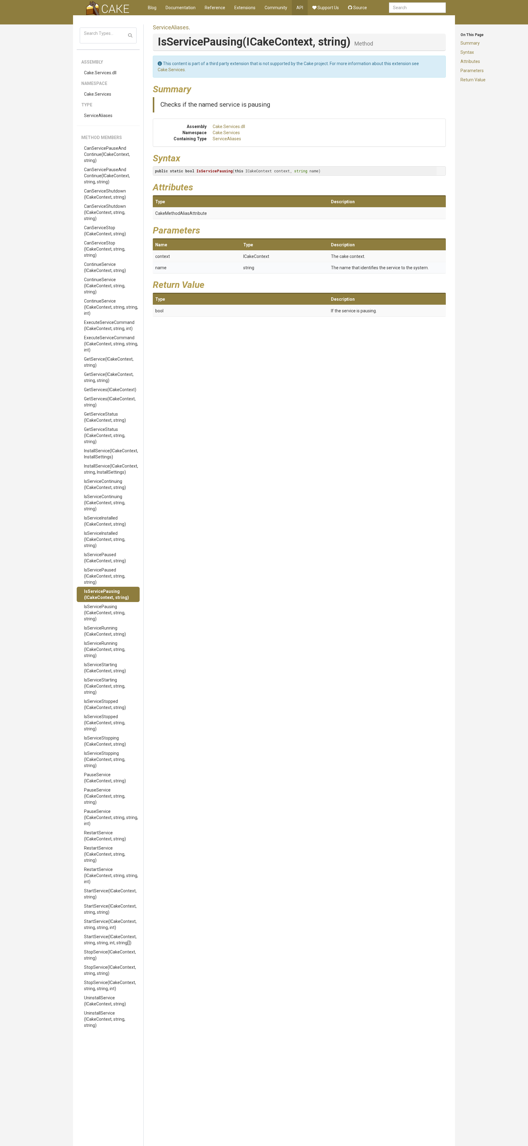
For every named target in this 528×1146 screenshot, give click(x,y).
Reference (215, 7)
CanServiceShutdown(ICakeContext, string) (105, 194)
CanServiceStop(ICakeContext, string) (105, 230)
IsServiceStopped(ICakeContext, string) (105, 704)
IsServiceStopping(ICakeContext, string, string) (104, 759)
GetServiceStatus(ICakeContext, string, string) (104, 435)
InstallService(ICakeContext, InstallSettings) (111, 453)
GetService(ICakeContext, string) (109, 362)
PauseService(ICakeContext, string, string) (104, 796)
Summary (470, 43)
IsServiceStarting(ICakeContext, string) (105, 667)
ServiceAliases (98, 115)
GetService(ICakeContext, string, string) (109, 377)
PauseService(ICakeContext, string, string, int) (111, 817)
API (299, 7)
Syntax (467, 52)
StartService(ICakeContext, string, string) (110, 909)
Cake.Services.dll (100, 72)
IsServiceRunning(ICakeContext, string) (105, 631)
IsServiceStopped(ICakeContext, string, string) (104, 722)
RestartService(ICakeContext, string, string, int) (111, 875)
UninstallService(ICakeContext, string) (105, 1000)
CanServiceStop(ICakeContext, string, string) (104, 249)
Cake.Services (97, 94)
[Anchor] (195, 88)
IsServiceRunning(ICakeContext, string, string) (104, 649)
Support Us (328, 7)
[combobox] (417, 7)
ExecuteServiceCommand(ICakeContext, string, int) (109, 325)
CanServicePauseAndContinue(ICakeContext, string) (107, 154)
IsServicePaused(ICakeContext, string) (105, 557)
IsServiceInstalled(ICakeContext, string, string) (104, 539)
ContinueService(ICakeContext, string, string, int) (111, 307)
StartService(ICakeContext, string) (110, 893)
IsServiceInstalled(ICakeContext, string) (105, 521)
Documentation (181, 7)
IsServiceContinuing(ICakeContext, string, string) (104, 502)
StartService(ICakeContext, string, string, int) (110, 924)
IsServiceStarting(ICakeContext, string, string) (104, 686)
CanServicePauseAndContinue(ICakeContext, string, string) (107, 175)
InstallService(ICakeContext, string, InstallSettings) (111, 469)
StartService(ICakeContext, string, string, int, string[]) (110, 939)
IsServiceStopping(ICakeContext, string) (105, 741)
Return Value (473, 79)
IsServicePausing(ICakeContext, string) (106, 594)
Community (276, 7)
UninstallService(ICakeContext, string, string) (104, 1019)
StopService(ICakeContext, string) (110, 955)
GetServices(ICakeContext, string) (110, 401)
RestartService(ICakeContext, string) (105, 835)
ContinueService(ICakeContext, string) (105, 267)
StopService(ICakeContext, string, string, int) (110, 985)
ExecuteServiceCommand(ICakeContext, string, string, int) (111, 343)
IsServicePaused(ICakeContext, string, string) (104, 576)
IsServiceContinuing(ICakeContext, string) (105, 484)
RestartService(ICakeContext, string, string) (104, 854)
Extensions (244, 7)
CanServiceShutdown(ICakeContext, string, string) (105, 212)
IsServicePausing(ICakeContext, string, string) (104, 612)
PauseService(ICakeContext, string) (105, 777)
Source (359, 7)
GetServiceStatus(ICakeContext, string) (105, 417)
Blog (152, 7)
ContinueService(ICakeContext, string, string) (104, 285)
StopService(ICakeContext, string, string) (110, 970)
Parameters (472, 70)
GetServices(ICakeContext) (110, 389)
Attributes (470, 61)
